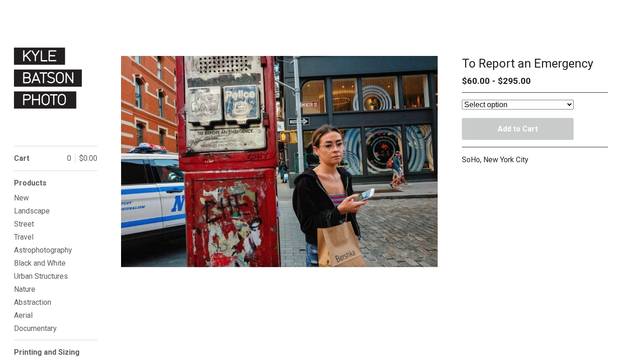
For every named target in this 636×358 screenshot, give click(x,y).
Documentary (35, 328)
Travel (24, 237)
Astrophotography (43, 250)
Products (30, 183)
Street (24, 224)
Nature (24, 289)
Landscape (32, 211)
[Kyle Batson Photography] (49, 78)
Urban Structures (41, 276)
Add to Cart (518, 128)
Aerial (23, 315)
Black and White (40, 263)
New (21, 197)
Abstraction (32, 302)
